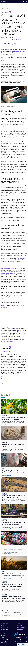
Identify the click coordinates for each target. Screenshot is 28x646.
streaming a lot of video (18, 51)
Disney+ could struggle (7, 273)
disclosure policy (10, 341)
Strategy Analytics (18, 67)
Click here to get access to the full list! (11, 311)
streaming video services (7, 268)
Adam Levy (16, 330)
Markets (3, 8)
